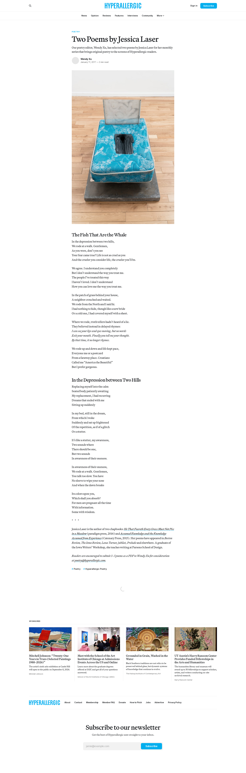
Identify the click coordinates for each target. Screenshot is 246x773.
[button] (159, 15)
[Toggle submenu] (163, 15)
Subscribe (208, 5)
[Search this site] (30, 5)
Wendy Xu (86, 59)
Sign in (193, 5)
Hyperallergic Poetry (96, 569)
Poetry (76, 31)
